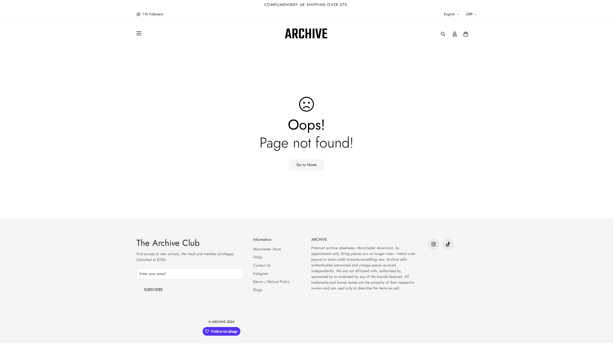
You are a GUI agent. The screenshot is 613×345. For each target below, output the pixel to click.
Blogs (257, 290)
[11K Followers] (433, 244)
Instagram (260, 273)
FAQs (257, 257)
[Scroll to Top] (603, 318)
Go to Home (306, 164)
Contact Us (262, 265)
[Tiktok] (448, 244)
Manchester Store (267, 249)
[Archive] (306, 34)
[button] (465, 34)
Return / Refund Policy (271, 281)
